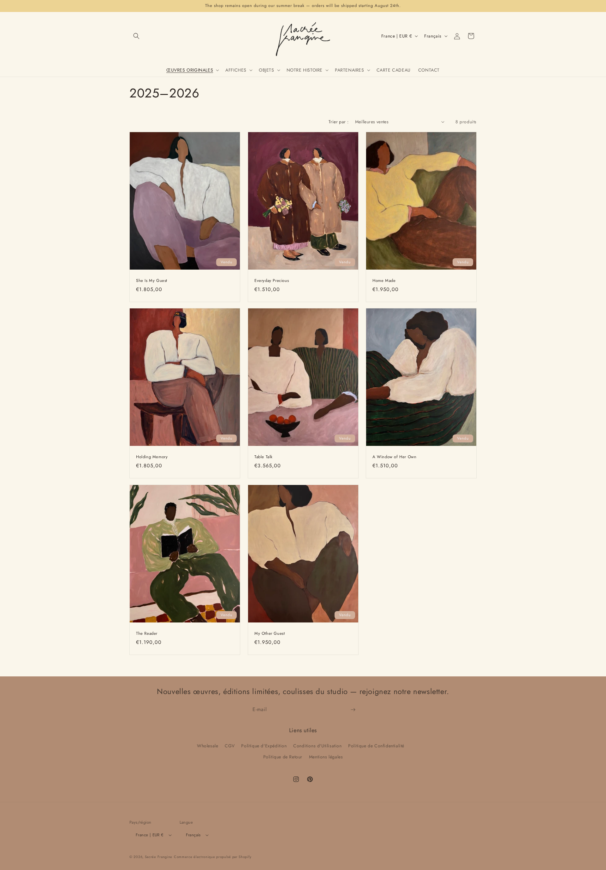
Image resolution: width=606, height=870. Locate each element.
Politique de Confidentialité (376, 746)
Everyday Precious (271, 280)
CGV (230, 746)
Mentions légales (326, 757)
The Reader (146, 633)
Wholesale (207, 746)
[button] (136, 36)
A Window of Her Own (394, 457)
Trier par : (338, 122)
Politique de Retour (282, 757)
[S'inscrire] (353, 710)
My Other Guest (269, 633)
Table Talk (263, 457)
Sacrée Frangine (159, 856)
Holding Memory (152, 457)
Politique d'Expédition (264, 746)
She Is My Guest (151, 280)
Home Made (383, 280)
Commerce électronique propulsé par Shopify (212, 856)
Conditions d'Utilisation (317, 746)
